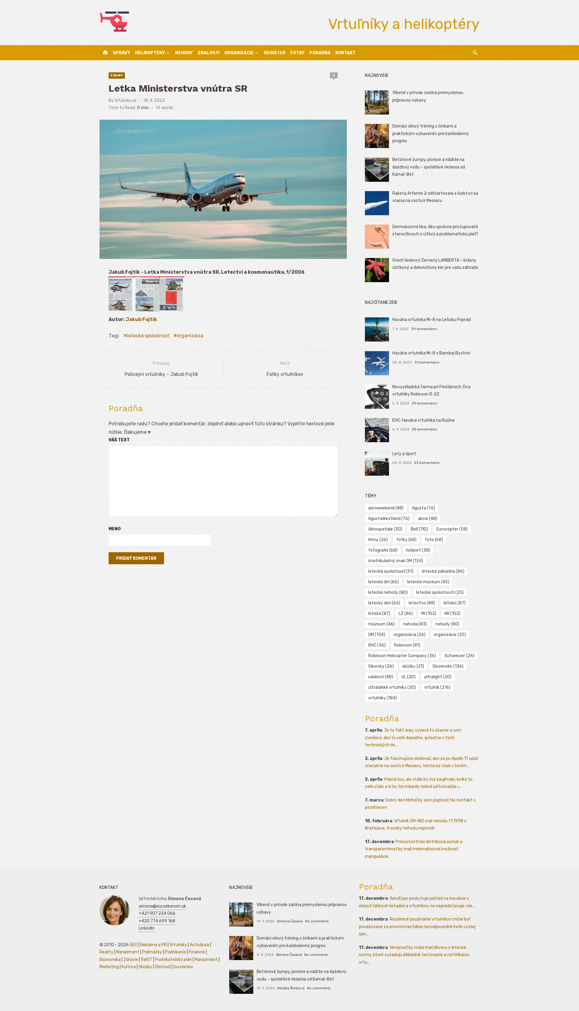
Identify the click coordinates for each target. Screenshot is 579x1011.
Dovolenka (182, 966)
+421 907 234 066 (157, 913)
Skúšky (145, 966)
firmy (378, 539)
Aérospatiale (385, 529)
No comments (317, 921)
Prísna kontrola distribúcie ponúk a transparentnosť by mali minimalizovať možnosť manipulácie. (413, 849)
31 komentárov (427, 362)
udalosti (380, 676)
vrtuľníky (382, 698)
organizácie (450, 634)
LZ (406, 613)
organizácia (190, 336)
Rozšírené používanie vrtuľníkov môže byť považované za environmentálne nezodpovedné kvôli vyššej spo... (417, 927)
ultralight (437, 676)
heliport (418, 550)
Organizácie (239, 52)
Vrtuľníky (178, 944)
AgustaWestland (389, 518)
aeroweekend (385, 508)
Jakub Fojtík (141, 319)
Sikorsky (381, 666)
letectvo (422, 603)
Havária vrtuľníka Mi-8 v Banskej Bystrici (431, 353)
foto (434, 539)
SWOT (146, 959)
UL (408, 676)
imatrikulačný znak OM (395, 560)
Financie (197, 952)
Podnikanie (175, 952)
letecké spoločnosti (440, 592)
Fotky (297, 52)
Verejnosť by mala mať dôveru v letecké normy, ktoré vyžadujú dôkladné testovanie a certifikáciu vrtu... (414, 955)
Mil (452, 613)
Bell (419, 529)
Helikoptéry (150, 52)
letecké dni (383, 581)
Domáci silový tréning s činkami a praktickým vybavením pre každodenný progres (430, 133)
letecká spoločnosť (148, 336)
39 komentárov (424, 329)
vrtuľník (437, 687)
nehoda (415, 624)
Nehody (184, 52)
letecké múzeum (428, 581)
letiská (379, 613)
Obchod (162, 966)
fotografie (382, 550)
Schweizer (459, 655)
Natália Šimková (291, 988)
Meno (115, 528)
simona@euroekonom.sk (162, 906)
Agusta (423, 508)
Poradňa (320, 52)
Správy (121, 52)
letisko (455, 603)
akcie (427, 518)
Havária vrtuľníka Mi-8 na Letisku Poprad (431, 319)
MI (428, 613)
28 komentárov (425, 429)
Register (275, 52)
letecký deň (384, 603)
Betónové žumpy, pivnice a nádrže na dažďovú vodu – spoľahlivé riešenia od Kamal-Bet (428, 167)
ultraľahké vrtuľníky (392, 687)
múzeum (381, 624)
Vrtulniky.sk (126, 100)
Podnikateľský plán (173, 959)
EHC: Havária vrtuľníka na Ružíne (423, 420)
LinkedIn (146, 928)
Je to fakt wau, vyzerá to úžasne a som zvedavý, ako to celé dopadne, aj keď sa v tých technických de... (413, 738)
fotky (406, 539)
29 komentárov (425, 403)
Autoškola (199, 944)
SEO (134, 944)
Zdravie (130, 959)
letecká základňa (443, 571)
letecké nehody (388, 592)
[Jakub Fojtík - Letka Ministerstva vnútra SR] (121, 311)
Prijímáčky (152, 952)
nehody (447, 624)
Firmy (116, 75)
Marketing (109, 966)
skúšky (413, 666)
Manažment (127, 952)
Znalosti (209, 52)
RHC (377, 645)
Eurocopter (452, 529)
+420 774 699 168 (157, 921)
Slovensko (448, 666)
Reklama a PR (153, 944)
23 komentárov (427, 463)
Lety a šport (404, 453)
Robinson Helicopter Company (402, 655)
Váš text (119, 440)
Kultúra (129, 966)
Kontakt (345, 52)
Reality (106, 952)
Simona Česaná (290, 921)
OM (376, 634)
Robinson (407, 645)
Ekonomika (110, 959)
